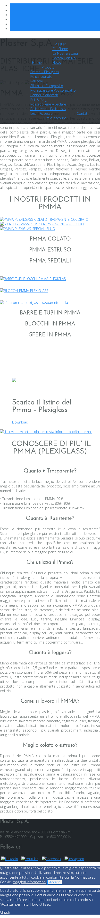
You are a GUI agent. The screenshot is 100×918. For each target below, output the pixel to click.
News (56, 62)
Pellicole (36, 81)
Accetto (54, 882)
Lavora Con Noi (64, 58)
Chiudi (5, 912)
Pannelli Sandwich (44, 95)
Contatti (83, 113)
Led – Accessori (42, 113)
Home (37, 62)
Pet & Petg (38, 99)
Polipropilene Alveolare (48, 104)
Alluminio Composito (46, 85)
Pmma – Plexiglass (44, 72)
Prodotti (48, 67)
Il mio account (55, 118)
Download (20, 422)
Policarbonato (41, 76)
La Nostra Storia (65, 53)
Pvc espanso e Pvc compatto (53, 90)
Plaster (60, 44)
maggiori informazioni (29, 882)
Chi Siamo (60, 48)
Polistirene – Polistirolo (48, 108)
